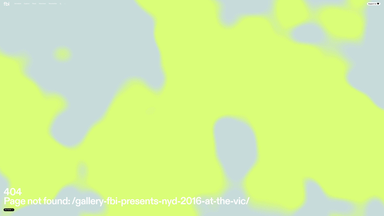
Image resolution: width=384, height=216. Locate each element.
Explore (27, 3)
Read (34, 3)
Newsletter (53, 3)
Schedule (17, 3)
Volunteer (42, 3)
